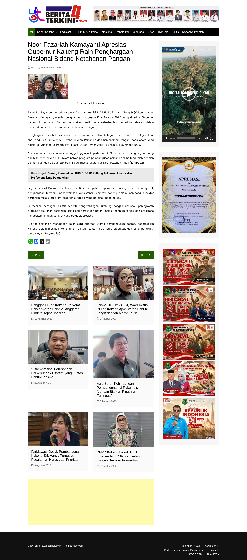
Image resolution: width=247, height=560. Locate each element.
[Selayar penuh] (211, 138)
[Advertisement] (91, 502)
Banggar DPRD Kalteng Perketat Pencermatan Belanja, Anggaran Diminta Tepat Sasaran (55, 309)
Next (143, 255)
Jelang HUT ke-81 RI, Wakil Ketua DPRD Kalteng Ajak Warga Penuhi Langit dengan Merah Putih (122, 309)
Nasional (107, 32)
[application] (189, 94)
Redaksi (211, 550)
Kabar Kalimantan (193, 32)
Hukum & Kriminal (87, 32)
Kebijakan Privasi (190, 546)
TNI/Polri (163, 32)
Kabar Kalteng (45, 32)
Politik (175, 32)
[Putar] (166, 138)
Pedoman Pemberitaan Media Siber (183, 550)
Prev (37, 255)
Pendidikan (123, 32)
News (150, 32)
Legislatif (65, 32)
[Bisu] (206, 138)
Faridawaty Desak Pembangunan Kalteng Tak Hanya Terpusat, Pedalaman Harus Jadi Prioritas (56, 455)
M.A (33, 67)
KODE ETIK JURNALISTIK (204, 554)
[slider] (186, 138)
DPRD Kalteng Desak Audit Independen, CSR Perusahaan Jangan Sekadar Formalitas (119, 456)
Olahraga (138, 32)
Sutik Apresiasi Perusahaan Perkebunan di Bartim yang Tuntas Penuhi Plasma (57, 373)
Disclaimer (210, 546)
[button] (189, 94)
